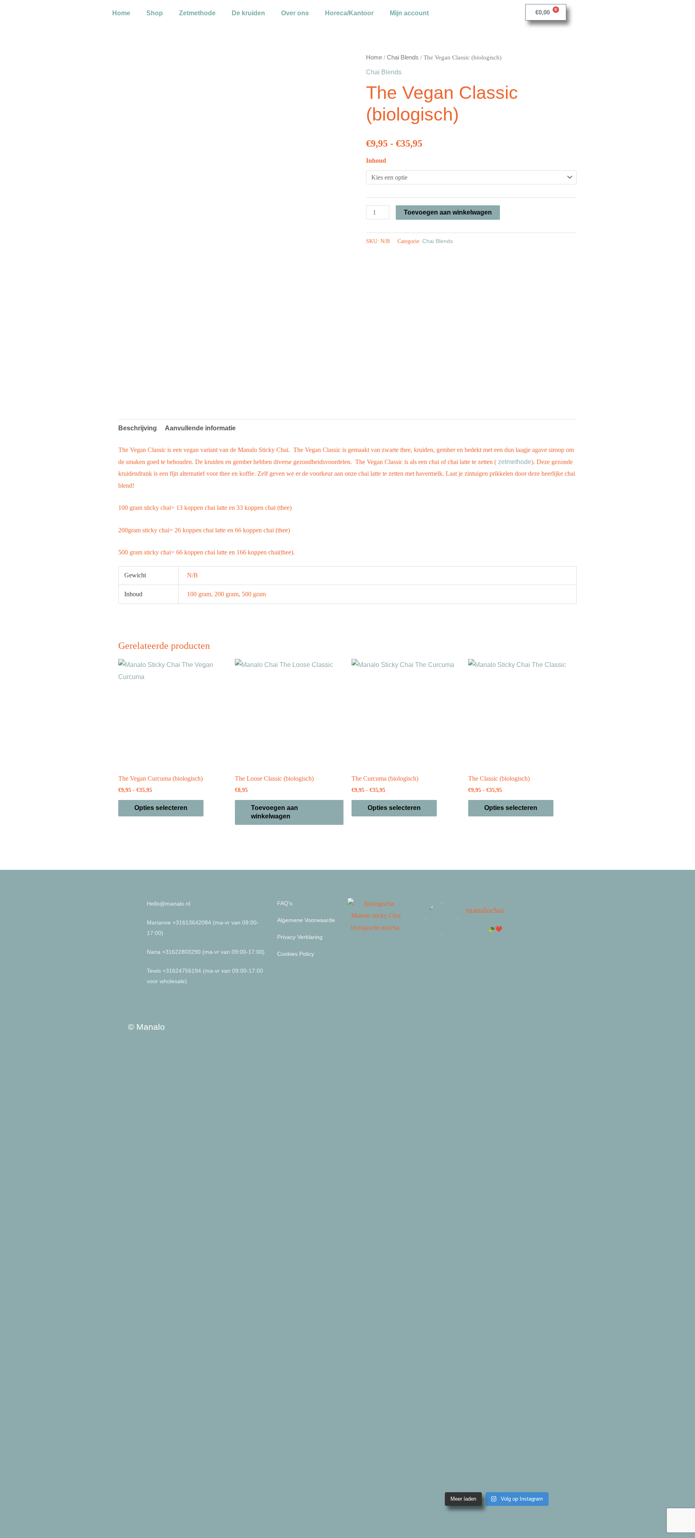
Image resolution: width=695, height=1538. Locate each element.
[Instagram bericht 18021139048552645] (442, 1268)
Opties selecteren (160, 807)
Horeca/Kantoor (349, 13)
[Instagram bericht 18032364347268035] (478, 966)
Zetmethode (197, 13)
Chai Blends (403, 57)
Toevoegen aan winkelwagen (448, 212)
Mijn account (409, 13)
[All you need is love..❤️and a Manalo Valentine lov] (551, 1366)
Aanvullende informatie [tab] (200, 428)
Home (121, 13)
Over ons (295, 13)
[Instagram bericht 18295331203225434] (442, 966)
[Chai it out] (515, 1258)
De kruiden (248, 13)
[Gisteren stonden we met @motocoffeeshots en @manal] (551, 1094)
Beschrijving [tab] (137, 428)
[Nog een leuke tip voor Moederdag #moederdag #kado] (478, 1300)
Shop (154, 13)
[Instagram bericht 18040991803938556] (515, 966)
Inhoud (376, 160)
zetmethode (514, 461)
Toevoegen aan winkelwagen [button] (274, 812)
